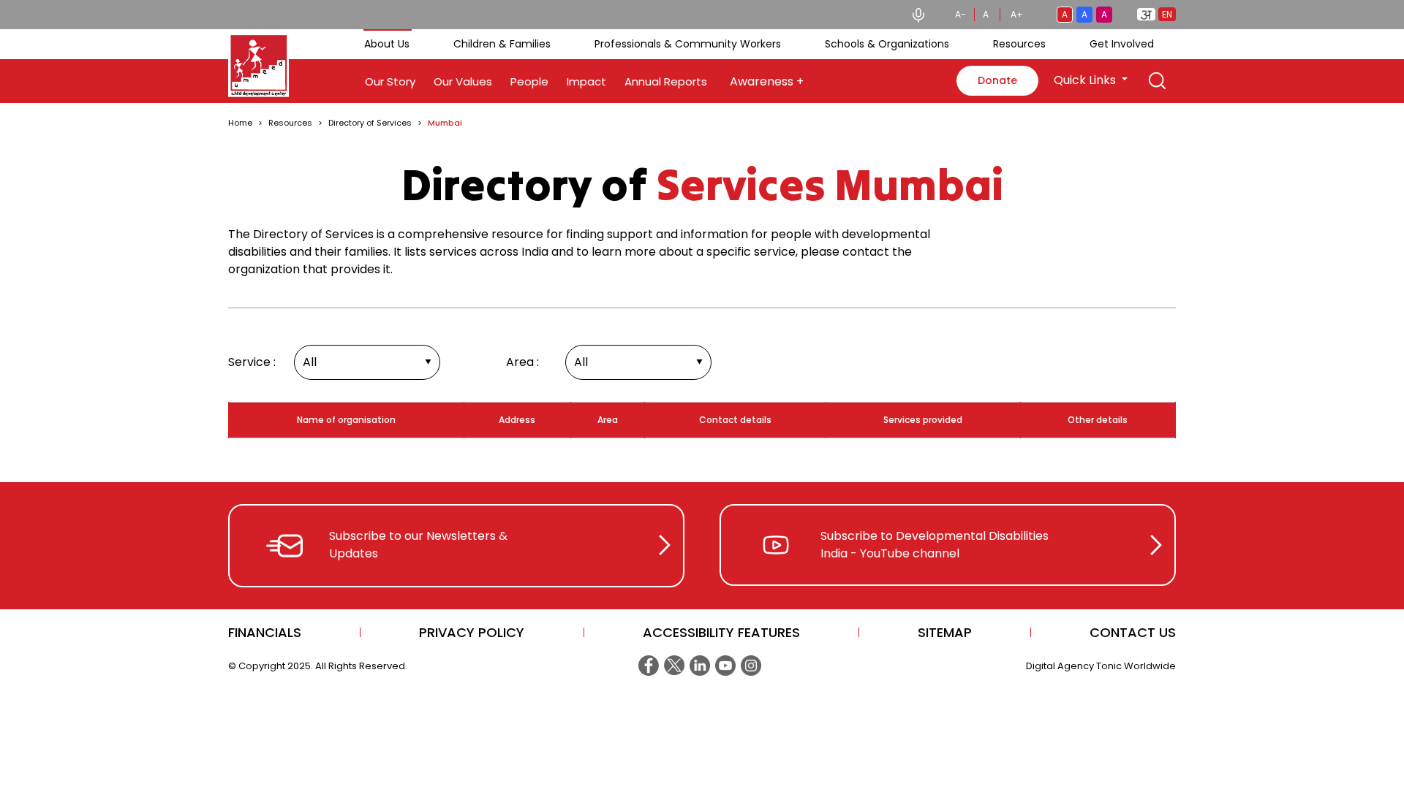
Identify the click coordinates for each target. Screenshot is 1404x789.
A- (960, 14)
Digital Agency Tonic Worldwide (1101, 666)
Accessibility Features (721, 632)
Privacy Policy (471, 632)
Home (240, 123)
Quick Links (1086, 80)
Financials (264, 632)
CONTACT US (1133, 632)
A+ (1017, 14)
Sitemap (945, 632)
